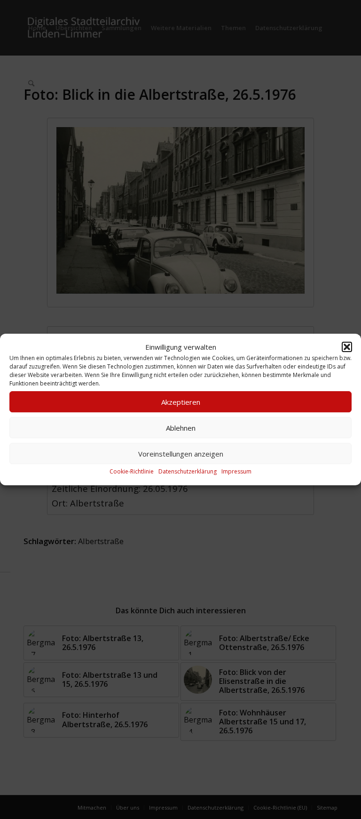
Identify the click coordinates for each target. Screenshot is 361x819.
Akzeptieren (180, 402)
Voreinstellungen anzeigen (180, 453)
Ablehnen (181, 428)
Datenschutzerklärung (187, 472)
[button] (347, 347)
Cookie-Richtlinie (132, 472)
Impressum (236, 472)
